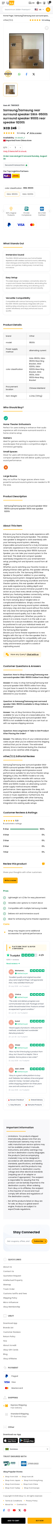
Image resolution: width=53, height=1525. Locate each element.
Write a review (10, 880)
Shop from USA (11, 1476)
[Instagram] (10, 1510)
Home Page (8, 15)
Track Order (9, 1289)
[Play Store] (27, 1441)
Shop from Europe (31, 1488)
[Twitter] (21, 1510)
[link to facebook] (26, 74)
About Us (7, 1267)
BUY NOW (39, 1521)
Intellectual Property (13, 1280)
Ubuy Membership (11, 1306)
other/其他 (8, 20)
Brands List (8, 1327)
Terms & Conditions (13, 1500)
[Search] (48, 9)
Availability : (9, 137)
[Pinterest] (26, 1510)
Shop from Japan (12, 1480)
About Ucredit (9, 1345)
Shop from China (30, 1484)
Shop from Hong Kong (33, 1480)
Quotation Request (12, 1275)
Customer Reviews (12, 1332)
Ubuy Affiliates (10, 1358)
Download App (10, 1323)
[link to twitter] (34, 74)
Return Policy (9, 1336)
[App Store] (11, 1441)
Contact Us (8, 1271)
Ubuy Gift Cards (10, 1349)
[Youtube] (16, 1510)
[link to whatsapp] (19, 74)
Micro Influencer (10, 1302)
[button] (32, 3)
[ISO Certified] (28, 1463)
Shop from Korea (12, 1484)
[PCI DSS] (9, 1463)
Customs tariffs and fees (15, 1293)
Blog (5, 1354)
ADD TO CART (13, 1521)
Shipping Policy (10, 1298)
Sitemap (7, 1284)
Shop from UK (27, 1476)
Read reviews (12, 963)
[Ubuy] (10, 3)
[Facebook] (5, 1510)
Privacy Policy (32, 1500)
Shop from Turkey (12, 1488)
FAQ (5, 1341)
